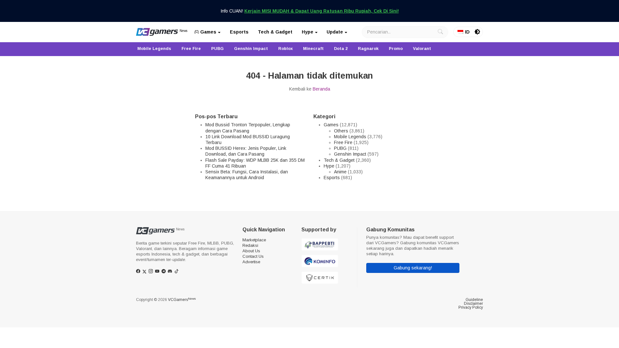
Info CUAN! (310, 11)
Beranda (321, 89)
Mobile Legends (350, 136)
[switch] (477, 32)
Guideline (474, 299)
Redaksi (250, 245)
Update (335, 31)
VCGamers (182, 299)
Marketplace (254, 239)
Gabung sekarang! (413, 267)
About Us (251, 250)
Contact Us (253, 256)
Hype (307, 31)
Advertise (251, 261)
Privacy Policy (470, 307)
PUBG (340, 148)
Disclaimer (473, 303)
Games (207, 31)
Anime (340, 171)
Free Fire (343, 142)
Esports (239, 31)
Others (341, 130)
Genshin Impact (350, 154)
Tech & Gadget (275, 31)
